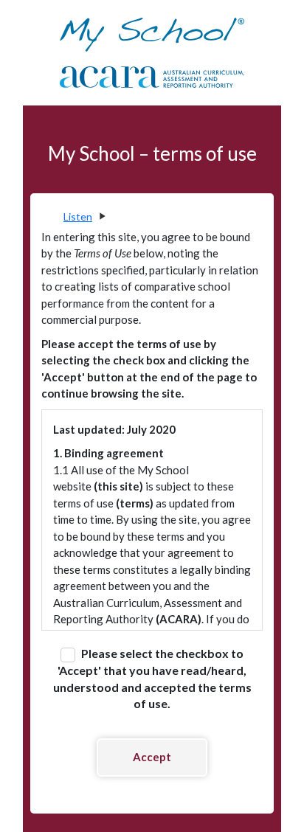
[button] (83, 216)
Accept (152, 756)
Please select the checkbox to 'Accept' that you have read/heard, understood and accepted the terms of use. (152, 678)
